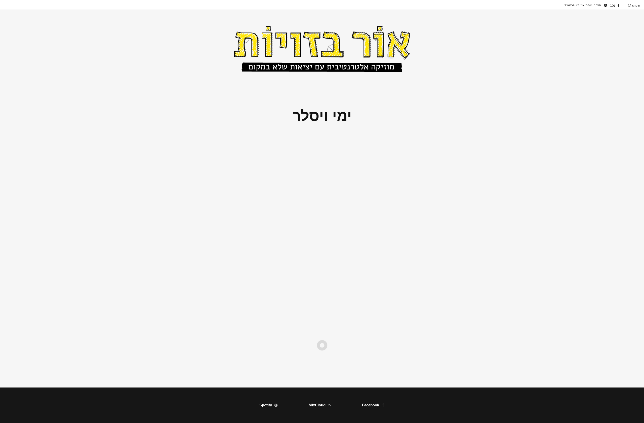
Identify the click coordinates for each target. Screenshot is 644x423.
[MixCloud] (612, 5)
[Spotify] (605, 5)
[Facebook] (618, 5)
